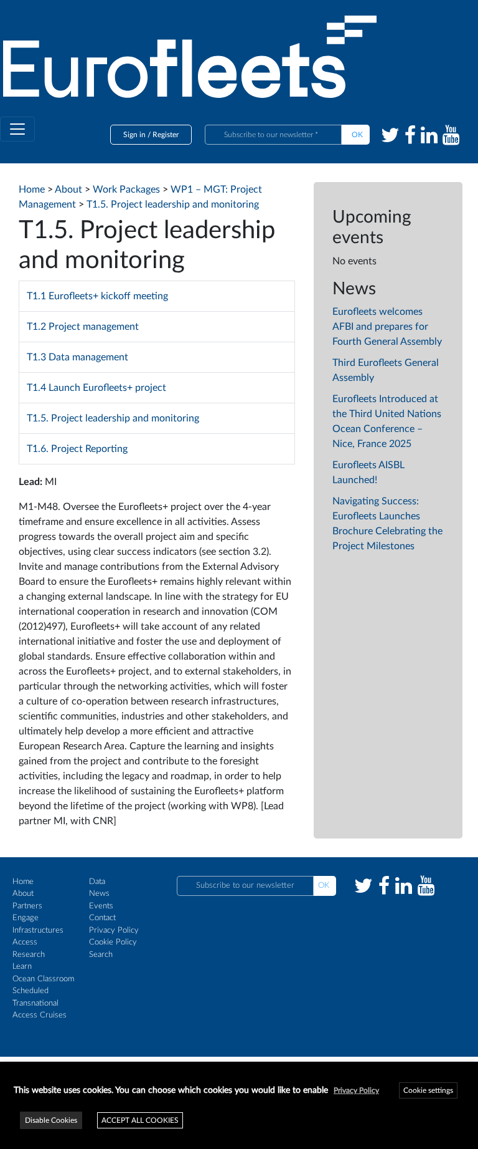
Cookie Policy (113, 942)
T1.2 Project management (83, 327)
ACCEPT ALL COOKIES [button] (140, 1120)
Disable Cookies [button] (51, 1120)
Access (24, 942)
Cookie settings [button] (428, 1090)
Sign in (134, 134)
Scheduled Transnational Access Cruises (39, 1003)
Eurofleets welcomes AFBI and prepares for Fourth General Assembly (387, 327)
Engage (25, 918)
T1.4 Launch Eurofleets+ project (96, 388)
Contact (102, 918)
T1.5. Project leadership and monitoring (113, 418)
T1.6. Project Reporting (77, 449)
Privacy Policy (114, 930)
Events (101, 906)
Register (165, 134)
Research (28, 955)
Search (101, 955)
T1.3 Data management (77, 357)
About (23, 894)
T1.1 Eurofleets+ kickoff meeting (97, 296)
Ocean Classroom (43, 979)
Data (97, 882)
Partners (27, 906)
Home (23, 882)
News (99, 894)
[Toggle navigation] (17, 129)
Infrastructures (37, 930)
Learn (22, 967)
